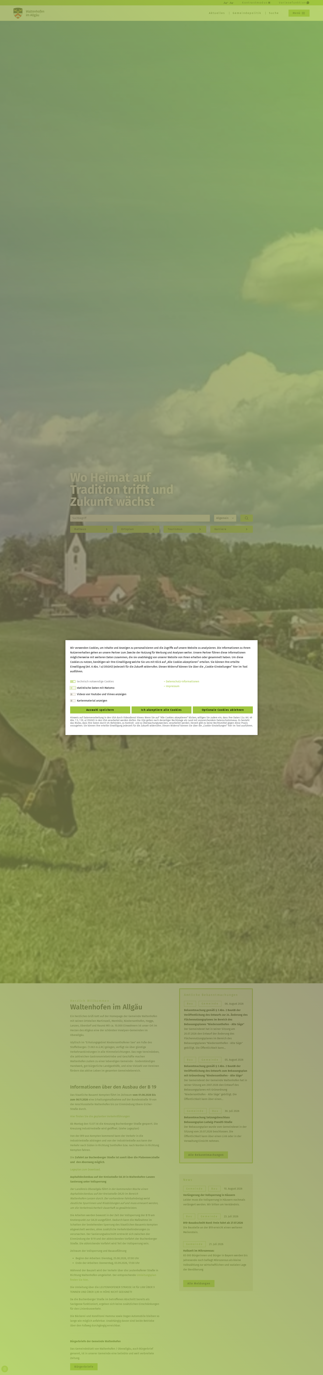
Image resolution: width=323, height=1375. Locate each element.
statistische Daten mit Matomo (95, 687)
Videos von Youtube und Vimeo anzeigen (101, 694)
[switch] (73, 688)
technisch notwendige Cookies (95, 681)
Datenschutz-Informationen (182, 681)
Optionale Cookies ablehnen (223, 709)
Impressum (172, 686)
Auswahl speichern (100, 709)
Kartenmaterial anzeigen (92, 700)
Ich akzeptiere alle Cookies (161, 709)
